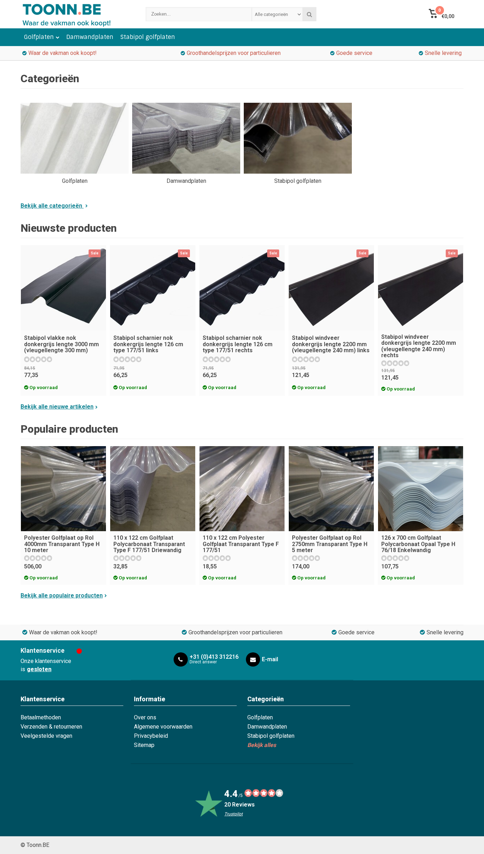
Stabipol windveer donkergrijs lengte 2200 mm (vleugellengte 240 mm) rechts (418, 346)
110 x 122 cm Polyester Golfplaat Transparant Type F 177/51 (241, 544)
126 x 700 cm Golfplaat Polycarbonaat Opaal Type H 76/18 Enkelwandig (418, 544)
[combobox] (277, 14)
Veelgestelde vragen (46, 735)
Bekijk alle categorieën (52, 205)
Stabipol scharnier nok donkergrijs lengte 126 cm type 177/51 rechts (237, 344)
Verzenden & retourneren (51, 726)
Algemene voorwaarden (163, 726)
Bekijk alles (261, 745)
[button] (441, 14)
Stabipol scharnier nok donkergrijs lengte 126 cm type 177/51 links (148, 344)
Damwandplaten (89, 37)
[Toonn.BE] (76, 14)
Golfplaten (39, 37)
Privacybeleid (151, 735)
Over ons (145, 717)
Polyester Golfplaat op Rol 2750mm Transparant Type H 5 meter (329, 544)
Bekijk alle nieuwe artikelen (57, 406)
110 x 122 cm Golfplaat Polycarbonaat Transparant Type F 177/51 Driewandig (149, 544)
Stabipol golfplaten (147, 37)
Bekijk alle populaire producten (62, 595)
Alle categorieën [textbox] (271, 14)
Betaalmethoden (41, 717)
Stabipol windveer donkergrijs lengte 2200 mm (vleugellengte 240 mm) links (331, 344)
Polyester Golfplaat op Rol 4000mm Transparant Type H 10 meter (62, 544)
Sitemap (144, 745)
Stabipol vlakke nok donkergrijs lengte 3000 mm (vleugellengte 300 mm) (61, 344)
